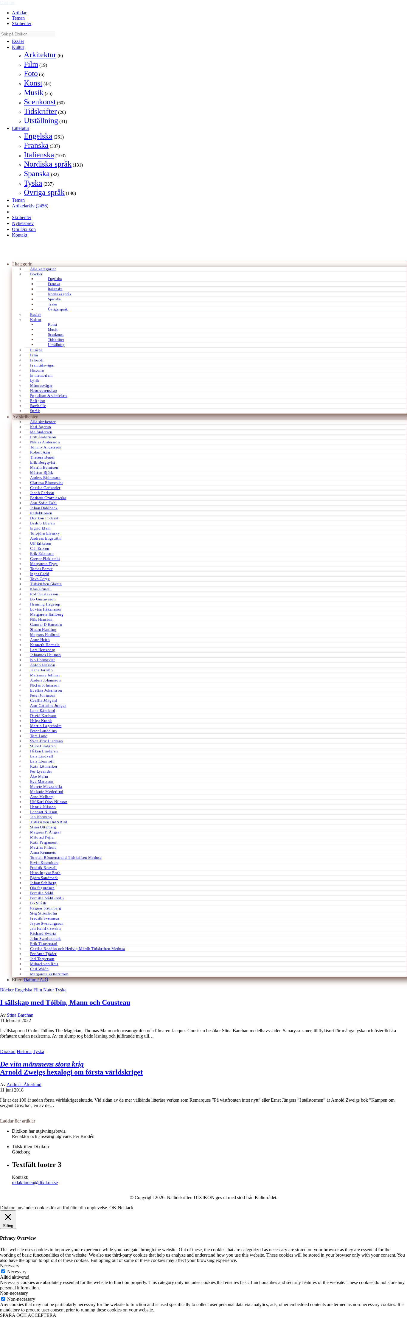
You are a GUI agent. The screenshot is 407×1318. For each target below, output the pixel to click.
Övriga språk (44, 192)
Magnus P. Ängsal (45, 832)
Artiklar (19, 12)
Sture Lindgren (43, 746)
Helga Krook (41, 720)
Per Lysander (41, 771)
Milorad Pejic (42, 837)
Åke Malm (39, 776)
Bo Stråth (38, 903)
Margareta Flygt (44, 563)
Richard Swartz (43, 933)
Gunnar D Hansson (46, 624)
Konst (33, 83)
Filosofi (37, 360)
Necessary (17, 1271)
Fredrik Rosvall (43, 867)
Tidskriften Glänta (46, 584)
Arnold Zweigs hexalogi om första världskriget (71, 1068)
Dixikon (7, 2)
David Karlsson (43, 715)
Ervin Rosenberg (44, 862)
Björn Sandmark (44, 877)
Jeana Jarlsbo (41, 670)
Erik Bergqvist (42, 462)
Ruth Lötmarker (43, 766)
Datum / (32, 979)
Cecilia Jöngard (43, 700)
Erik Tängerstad (44, 943)
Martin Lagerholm (45, 726)
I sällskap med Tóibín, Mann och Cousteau (65, 1002)
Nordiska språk (48, 164)
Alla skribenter (43, 422)
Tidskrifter (40, 111)
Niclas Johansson (45, 685)
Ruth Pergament (44, 842)
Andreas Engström (45, 538)
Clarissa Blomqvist (46, 482)
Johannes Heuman (45, 655)
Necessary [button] (9, 1265)
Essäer (18, 41)
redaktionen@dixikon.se (35, 1182)
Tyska (33, 183)
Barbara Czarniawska (48, 498)
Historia (37, 370)
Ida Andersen (41, 432)
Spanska (37, 173)
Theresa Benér (42, 457)
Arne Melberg (42, 796)
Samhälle (38, 405)
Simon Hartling (43, 629)
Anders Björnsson (45, 477)
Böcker (36, 274)
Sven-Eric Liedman (46, 741)
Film (31, 64)
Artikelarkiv (30, 205)
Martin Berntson (44, 467)
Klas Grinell (40, 589)
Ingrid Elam (40, 528)
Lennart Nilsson (44, 812)
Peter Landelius (43, 731)
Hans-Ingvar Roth (45, 872)
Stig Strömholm (43, 913)
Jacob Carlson (42, 492)
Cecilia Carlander (45, 487)
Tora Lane (38, 736)
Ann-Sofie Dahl (43, 503)
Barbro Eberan (42, 523)
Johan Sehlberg (43, 883)
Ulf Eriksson (41, 543)
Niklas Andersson (45, 442)
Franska (36, 145)
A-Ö (44, 979)
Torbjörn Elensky (45, 533)
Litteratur (20, 128)
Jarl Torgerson (42, 959)
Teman (18, 18)
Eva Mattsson (42, 781)
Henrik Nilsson (43, 807)
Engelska (38, 136)
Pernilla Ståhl (41, 893)
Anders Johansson (45, 680)
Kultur (18, 47)
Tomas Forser (41, 568)
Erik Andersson (43, 437)
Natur (48, 989)
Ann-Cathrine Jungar (48, 705)
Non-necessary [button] (14, 1293)
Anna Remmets (43, 852)
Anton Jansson (42, 665)
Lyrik (34, 380)
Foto (31, 73)
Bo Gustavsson (43, 599)
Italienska (39, 154)
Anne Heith (40, 639)
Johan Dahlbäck (44, 508)
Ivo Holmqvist (42, 660)
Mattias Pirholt (43, 847)
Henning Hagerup (45, 604)
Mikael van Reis (44, 964)
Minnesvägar (41, 385)
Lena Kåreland (42, 710)
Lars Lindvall (41, 756)
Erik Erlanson (42, 553)
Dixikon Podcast (44, 518)
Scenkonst (40, 101)
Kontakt (19, 234)
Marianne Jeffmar (45, 675)
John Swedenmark (45, 938)
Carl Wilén (39, 969)
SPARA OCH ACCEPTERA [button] (28, 1315)
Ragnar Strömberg (45, 908)
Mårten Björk (41, 472)
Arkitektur (40, 54)
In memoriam (41, 375)
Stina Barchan (20, 1015)
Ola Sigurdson (42, 888)
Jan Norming (41, 817)
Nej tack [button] (125, 1207)
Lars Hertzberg (42, 650)
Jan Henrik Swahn (45, 928)
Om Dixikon (24, 229)
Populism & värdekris (48, 395)
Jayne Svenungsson (47, 923)
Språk (35, 411)
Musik (34, 92)
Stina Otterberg (43, 827)
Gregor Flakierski (45, 558)
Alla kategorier (43, 269)
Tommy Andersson (46, 447)
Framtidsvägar (42, 365)
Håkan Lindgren (44, 751)
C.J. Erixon (39, 548)
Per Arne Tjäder (43, 953)
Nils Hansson (41, 619)
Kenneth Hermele (45, 644)
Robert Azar (40, 452)
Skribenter (21, 23)
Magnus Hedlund (45, 634)
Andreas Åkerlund (24, 1084)
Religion (37, 400)
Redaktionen (41, 513)
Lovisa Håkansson (45, 609)
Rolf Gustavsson (44, 594)
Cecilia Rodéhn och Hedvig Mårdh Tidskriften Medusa (77, 948)
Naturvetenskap (43, 390)
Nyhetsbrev (23, 223)
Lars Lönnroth (42, 761)
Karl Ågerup (40, 427)
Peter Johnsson (42, 695)
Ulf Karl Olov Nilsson (48, 802)
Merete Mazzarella (46, 786)
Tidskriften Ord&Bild (48, 822)
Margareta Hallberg (46, 614)
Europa (36, 350)
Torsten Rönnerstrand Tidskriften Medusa (66, 857)
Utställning (41, 120)
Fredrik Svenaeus (45, 918)
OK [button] (112, 1207)
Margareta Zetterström (49, 974)
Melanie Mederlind (46, 791)
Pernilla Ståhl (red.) (46, 898)
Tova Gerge (40, 579)
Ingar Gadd (39, 574)
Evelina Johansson (46, 690)
